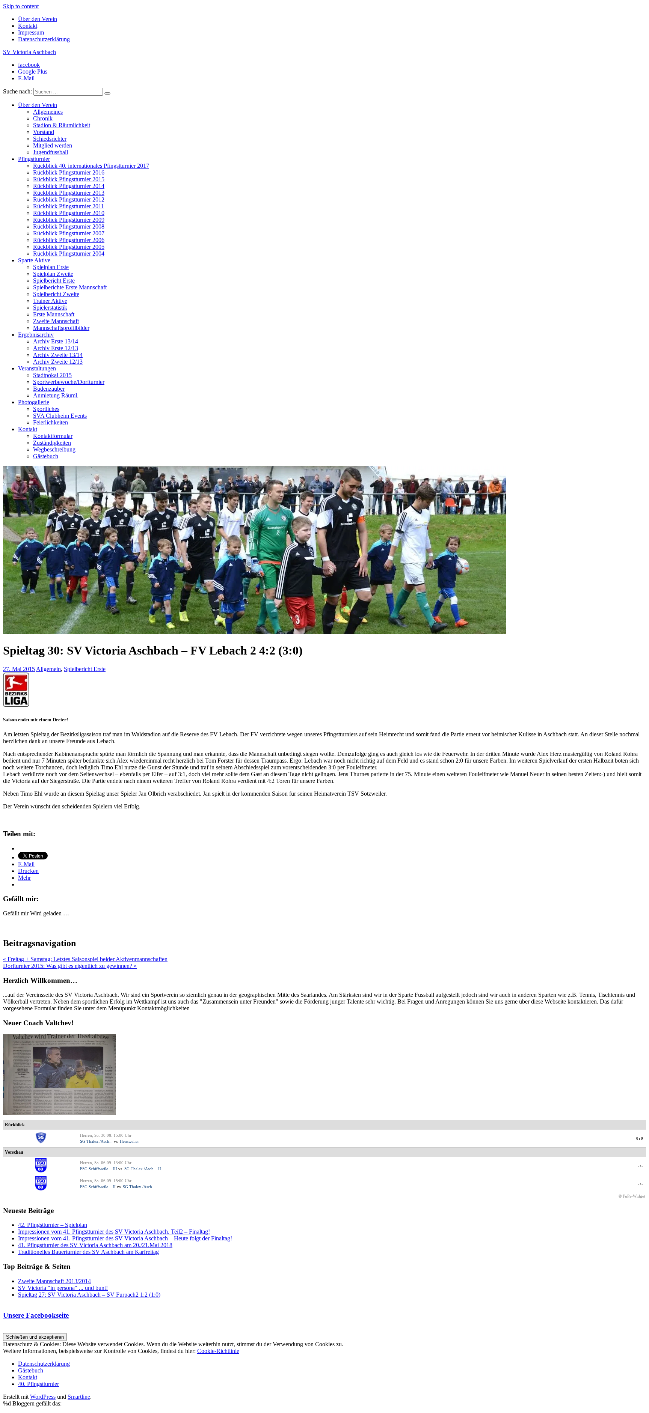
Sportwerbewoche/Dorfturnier (68, 382)
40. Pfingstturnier (38, 1384)
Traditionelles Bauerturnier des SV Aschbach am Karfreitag (88, 1252)
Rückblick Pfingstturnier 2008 (68, 226)
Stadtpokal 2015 (52, 375)
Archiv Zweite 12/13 (58, 361)
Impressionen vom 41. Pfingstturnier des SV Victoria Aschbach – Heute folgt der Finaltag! (125, 1238)
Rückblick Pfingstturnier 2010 (68, 213)
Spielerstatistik (50, 307)
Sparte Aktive (34, 260)
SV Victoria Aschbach (29, 52)
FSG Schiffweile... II (98, 1186)
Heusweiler (129, 1141)
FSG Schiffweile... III (98, 1168)
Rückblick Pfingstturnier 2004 (68, 253)
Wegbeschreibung (54, 449)
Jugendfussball (50, 152)
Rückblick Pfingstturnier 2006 (68, 240)
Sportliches (46, 409)
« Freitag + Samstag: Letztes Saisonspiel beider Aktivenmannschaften (85, 959)
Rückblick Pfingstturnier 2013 (68, 193)
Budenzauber (49, 388)
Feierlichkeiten (50, 422)
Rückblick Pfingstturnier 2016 (68, 172)
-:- (640, 1165)
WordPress (43, 1396)
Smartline (79, 1396)
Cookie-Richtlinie (218, 1351)
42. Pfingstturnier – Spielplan (52, 1225)
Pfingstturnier (34, 159)
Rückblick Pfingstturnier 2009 (68, 220)
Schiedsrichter (49, 138)
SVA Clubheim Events (60, 415)
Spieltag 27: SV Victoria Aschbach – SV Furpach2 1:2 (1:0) (89, 1294)
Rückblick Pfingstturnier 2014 (68, 186)
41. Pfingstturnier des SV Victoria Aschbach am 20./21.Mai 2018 (95, 1245)
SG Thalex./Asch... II (142, 1168)
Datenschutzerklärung (44, 39)
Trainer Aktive (50, 301)
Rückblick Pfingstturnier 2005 (68, 247)
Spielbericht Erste (54, 280)
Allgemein (48, 669)
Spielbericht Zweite (56, 294)
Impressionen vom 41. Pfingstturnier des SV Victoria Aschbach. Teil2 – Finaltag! (114, 1231)
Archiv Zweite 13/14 (58, 355)
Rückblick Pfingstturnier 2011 (68, 206)
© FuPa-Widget (632, 1196)
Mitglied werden (52, 145)
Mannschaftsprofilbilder (61, 328)
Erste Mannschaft (53, 314)
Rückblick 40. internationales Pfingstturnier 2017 (91, 166)
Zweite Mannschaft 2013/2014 (54, 1281)
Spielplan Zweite (53, 274)
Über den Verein (37, 19)
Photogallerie (33, 402)
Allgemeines (48, 111)
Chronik (43, 118)
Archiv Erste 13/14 (55, 341)
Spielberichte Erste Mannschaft (70, 287)
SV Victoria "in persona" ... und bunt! (63, 1288)
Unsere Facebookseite (36, 1315)
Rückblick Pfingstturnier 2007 (68, 233)
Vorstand (43, 132)
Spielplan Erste (51, 267)
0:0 (639, 1138)
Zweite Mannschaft (56, 321)
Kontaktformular (52, 436)
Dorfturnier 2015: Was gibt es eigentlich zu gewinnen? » (70, 966)
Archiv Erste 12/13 (55, 348)
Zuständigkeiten (52, 442)
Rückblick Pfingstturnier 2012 (68, 199)
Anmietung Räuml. (55, 395)
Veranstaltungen (37, 368)
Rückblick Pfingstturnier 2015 (68, 179)
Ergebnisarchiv (36, 334)
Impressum (31, 32)
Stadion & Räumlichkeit (61, 125)
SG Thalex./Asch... (96, 1141)
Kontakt (27, 26)
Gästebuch (45, 456)
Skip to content (21, 6)
